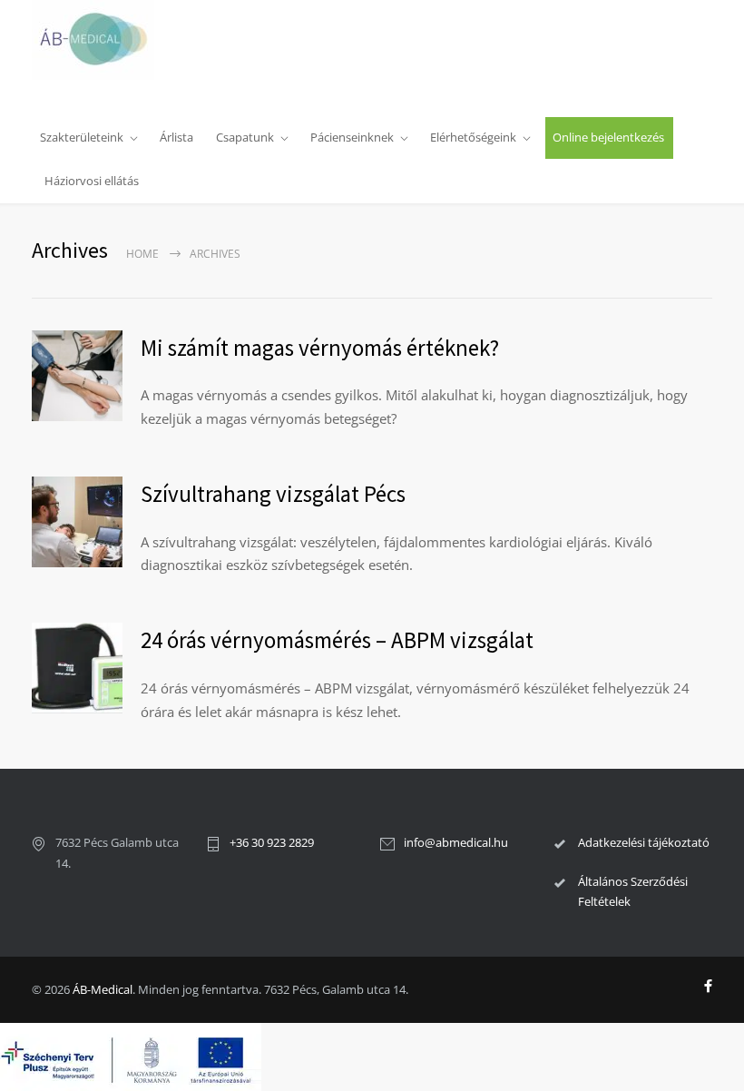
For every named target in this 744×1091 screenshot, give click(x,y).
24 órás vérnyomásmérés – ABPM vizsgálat (337, 639)
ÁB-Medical (102, 989)
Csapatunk (245, 137)
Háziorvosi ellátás (91, 180)
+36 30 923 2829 (272, 842)
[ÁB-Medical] (100, 40)
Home (142, 253)
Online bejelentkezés (608, 137)
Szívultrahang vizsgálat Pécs (273, 493)
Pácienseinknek (352, 137)
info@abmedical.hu (456, 842)
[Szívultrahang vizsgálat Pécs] (77, 522)
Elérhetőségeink (473, 137)
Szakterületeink (81, 137)
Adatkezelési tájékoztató (644, 842)
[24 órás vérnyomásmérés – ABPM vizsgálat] (77, 668)
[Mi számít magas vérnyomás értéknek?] (77, 375)
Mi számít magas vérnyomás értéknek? (320, 347)
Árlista (176, 137)
